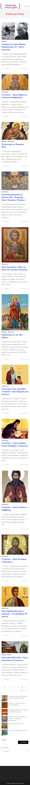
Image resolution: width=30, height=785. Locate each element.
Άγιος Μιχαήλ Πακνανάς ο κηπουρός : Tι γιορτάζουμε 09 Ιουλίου (14, 613)
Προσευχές (11, 141)
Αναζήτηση (4, 739)
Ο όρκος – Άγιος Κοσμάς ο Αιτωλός (15, 723)
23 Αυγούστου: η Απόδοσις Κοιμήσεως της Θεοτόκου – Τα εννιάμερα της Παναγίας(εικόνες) (17, 718)
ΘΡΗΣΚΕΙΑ (4, 41)
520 (22, 690)
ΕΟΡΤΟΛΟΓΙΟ (5, 92)
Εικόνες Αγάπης (6, 654)
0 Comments (6, 68)
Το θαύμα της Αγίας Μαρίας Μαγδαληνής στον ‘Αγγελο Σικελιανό (14, 47)
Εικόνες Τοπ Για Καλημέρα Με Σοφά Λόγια (17, 730)
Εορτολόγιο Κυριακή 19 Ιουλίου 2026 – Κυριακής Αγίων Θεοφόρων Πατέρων (13, 197)
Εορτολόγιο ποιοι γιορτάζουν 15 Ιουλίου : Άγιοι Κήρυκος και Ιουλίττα (15, 391)
